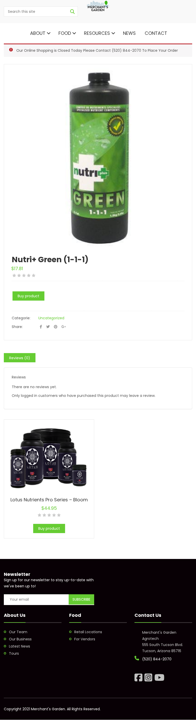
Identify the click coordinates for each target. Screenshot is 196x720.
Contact (155, 33)
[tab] (19, 357)
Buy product (28, 296)
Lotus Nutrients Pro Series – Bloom (49, 499)
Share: (17, 326)
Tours (14, 653)
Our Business (20, 639)
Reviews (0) (19, 358)
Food (64, 33)
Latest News (19, 646)
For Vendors (84, 639)
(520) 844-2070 (126, 50)
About (37, 33)
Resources (97, 33)
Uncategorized (51, 318)
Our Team (18, 631)
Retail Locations (88, 631)
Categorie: (21, 318)
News (129, 33)
